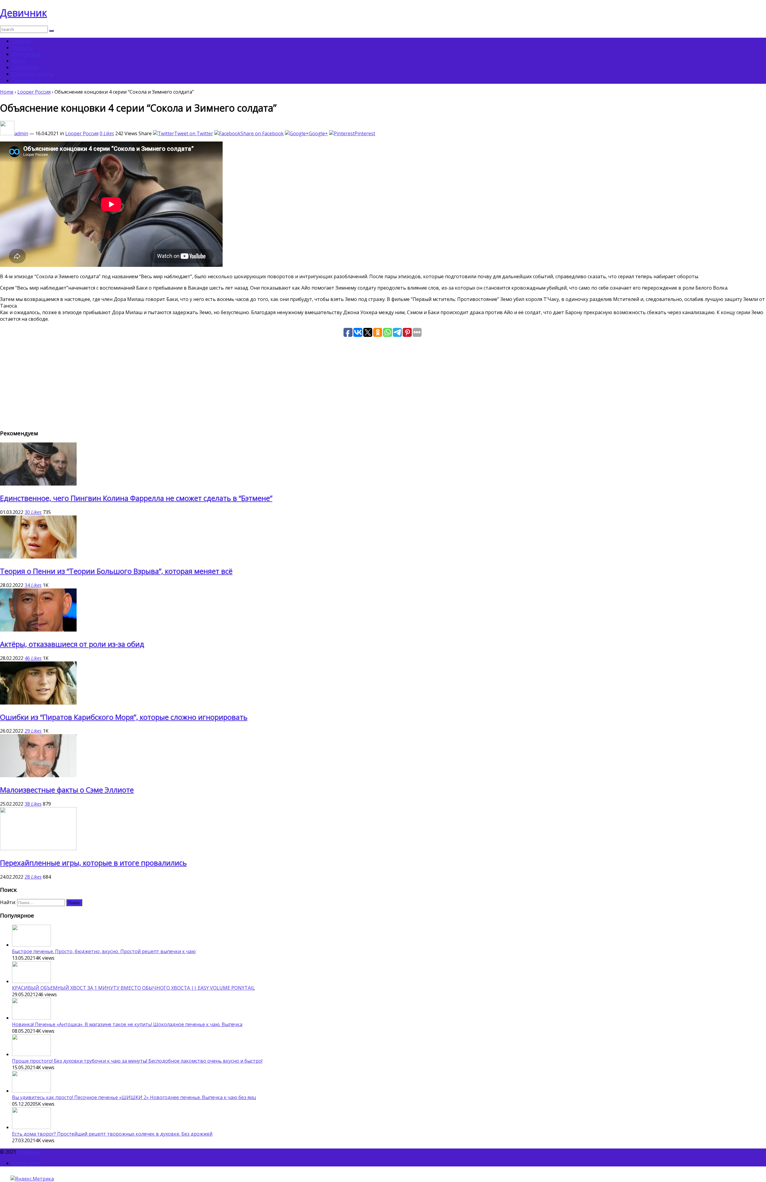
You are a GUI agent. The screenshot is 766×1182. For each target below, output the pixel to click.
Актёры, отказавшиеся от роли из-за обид (72, 644)
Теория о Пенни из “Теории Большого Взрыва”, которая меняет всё (116, 571)
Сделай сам (25, 67)
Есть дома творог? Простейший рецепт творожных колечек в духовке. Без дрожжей (112, 1134)
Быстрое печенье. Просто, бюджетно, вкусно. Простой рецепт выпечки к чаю (104, 951)
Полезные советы (33, 74)
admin (21, 133)
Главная (21, 41)
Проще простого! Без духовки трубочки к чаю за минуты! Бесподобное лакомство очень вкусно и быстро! (137, 1061)
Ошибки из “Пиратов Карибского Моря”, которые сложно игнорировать (123, 717)
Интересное (26, 54)
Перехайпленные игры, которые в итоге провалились (93, 863)
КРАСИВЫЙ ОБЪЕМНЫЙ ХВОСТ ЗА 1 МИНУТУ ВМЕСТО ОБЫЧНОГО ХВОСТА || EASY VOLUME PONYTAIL (133, 988)
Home (6, 92)
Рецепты (22, 47)
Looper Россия (34, 92)
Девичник (23, 12)
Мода (18, 60)
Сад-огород (25, 80)
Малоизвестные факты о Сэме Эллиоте (67, 790)
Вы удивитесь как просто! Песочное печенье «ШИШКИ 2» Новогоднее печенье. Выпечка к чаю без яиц (134, 1097)
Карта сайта (26, 1163)
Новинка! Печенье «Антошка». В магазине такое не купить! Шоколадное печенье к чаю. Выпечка (127, 1024)
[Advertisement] (179, 382)
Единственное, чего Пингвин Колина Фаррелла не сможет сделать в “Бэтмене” (136, 498)
